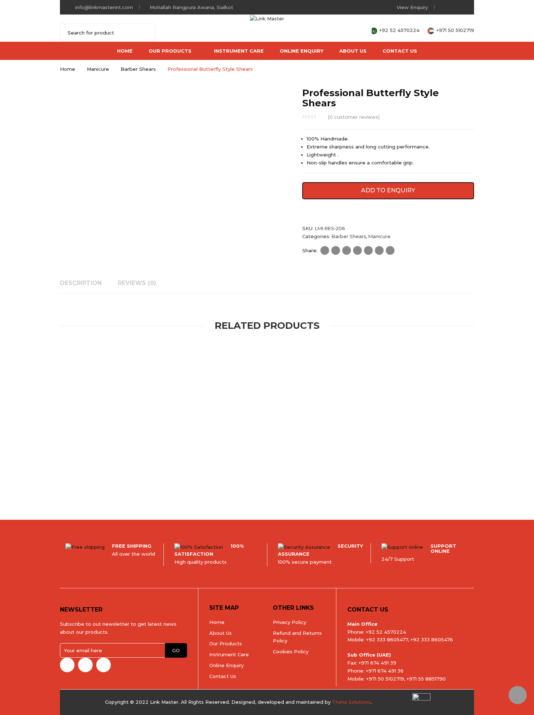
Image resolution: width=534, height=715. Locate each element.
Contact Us (400, 51)
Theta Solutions (351, 702)
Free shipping (131, 546)
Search (145, 32)
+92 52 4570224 (400, 30)
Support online (443, 548)
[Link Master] (267, 18)
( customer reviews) (354, 117)
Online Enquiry (301, 51)
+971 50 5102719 (455, 30)
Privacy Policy (289, 622)
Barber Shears (138, 69)
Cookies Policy (290, 651)
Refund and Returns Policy (297, 637)
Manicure (98, 69)
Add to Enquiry (388, 190)
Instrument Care (239, 51)
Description (81, 282)
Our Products (170, 51)
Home (125, 51)
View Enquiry (412, 7)
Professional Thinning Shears (164, 470)
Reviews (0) (137, 282)
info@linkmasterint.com (104, 7)
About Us (353, 51)
